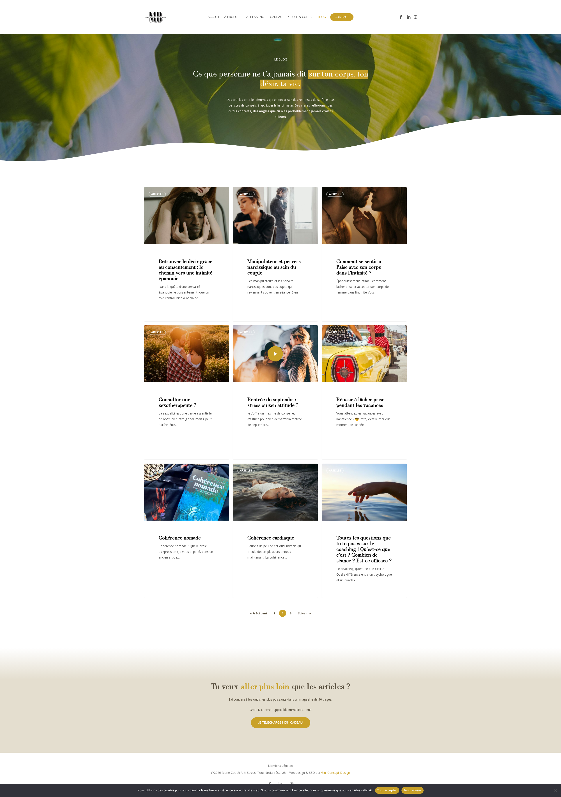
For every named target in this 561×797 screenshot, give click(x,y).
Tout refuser (412, 790)
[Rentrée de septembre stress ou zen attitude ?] (275, 392)
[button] (280, 722)
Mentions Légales (280, 766)
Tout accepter (387, 790)
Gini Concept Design (335, 772)
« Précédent (258, 613)
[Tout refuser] (555, 790)
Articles (157, 194)
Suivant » (304, 613)
